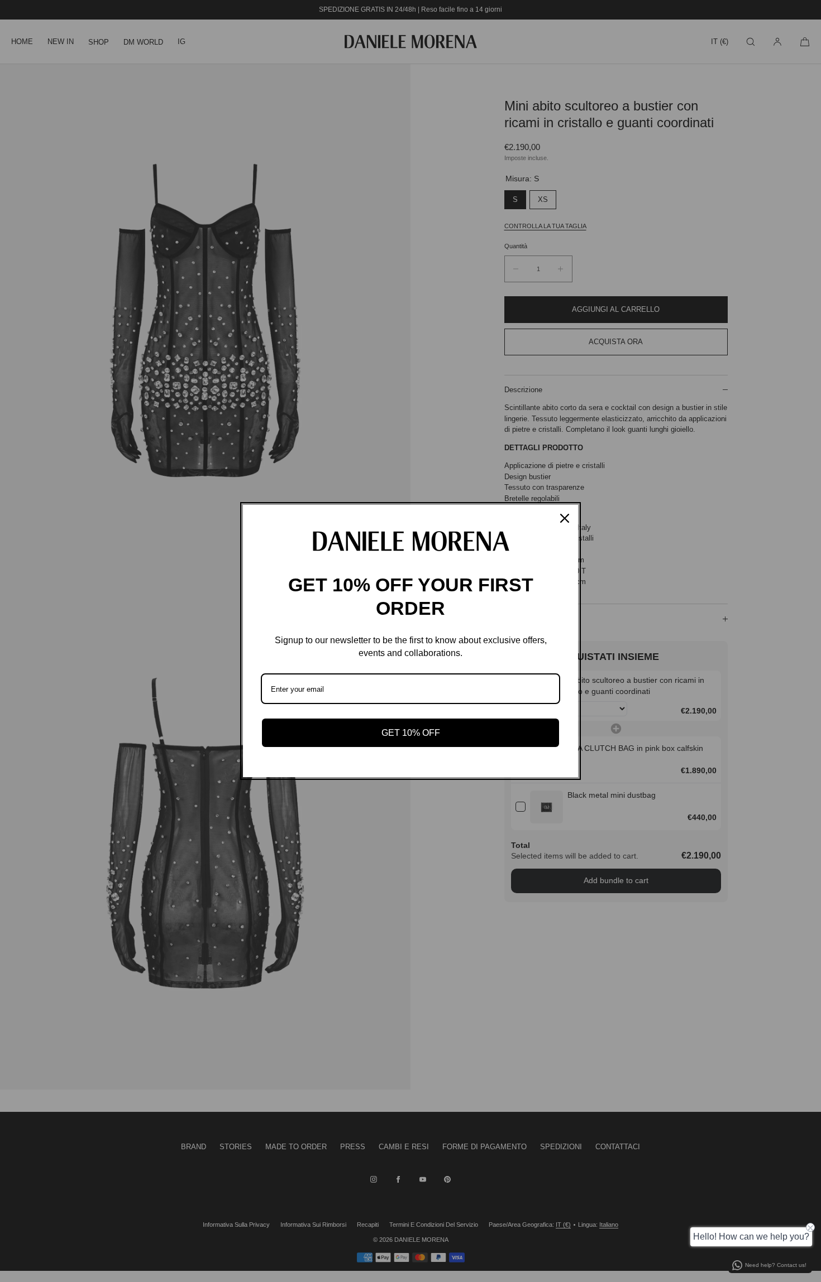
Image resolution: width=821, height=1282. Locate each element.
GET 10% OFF (410, 733)
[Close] (564, 518)
